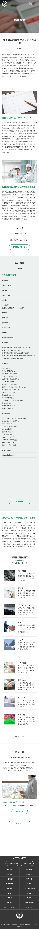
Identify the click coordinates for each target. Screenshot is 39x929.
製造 (22, 736)
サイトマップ (29, 907)
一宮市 (17, 736)
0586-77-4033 (6, 285)
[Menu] (35, 3)
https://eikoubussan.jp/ (8, 455)
